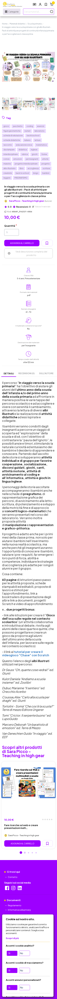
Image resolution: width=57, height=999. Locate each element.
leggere (7, 178)
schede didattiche (12, 140)
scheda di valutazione (13, 135)
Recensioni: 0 (23, 206)
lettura (37, 140)
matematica (41, 145)
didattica (23, 149)
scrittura (46, 168)
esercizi (40, 126)
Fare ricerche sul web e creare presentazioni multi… (21, 826)
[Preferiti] (45, 4)
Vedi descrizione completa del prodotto (31, 253)
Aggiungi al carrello (22, 243)
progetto (46, 164)
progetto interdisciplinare (26, 164)
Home (4, 23)
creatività (8, 173)
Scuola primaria (35, 23)
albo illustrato (9, 168)
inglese (34, 149)
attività (45, 159)
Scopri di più (12, 938)
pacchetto (18, 126)
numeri (27, 131)
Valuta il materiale (42, 207)
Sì (9, 953)
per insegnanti (32, 159)
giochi (34, 154)
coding (30, 126)
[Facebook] (7, 889)
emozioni (17, 159)
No (21, 953)
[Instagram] (14, 889)
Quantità (9, 225)
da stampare (9, 149)
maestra (7, 164)
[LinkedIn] (20, 889)
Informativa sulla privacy (19, 909)
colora (6, 159)
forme (44, 154)
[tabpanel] (28, 805)
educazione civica (24, 145)
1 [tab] (20, 852)
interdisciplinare (11, 154)
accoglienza (33, 168)
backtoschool (33, 135)
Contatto (12, 877)
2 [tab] (24, 852)
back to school (22, 173)
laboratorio (39, 131)
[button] (40, 4)
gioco (6, 126)
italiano (27, 140)
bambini (45, 173)
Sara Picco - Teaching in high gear (30, 201)
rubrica (25, 154)
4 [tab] (32, 852)
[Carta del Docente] (34, 4)
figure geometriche (12, 131)
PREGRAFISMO (20, 178)
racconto (8, 145)
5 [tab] (36, 852)
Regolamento (14, 905)
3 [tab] (28, 852)
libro (22, 168)
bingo (35, 173)
